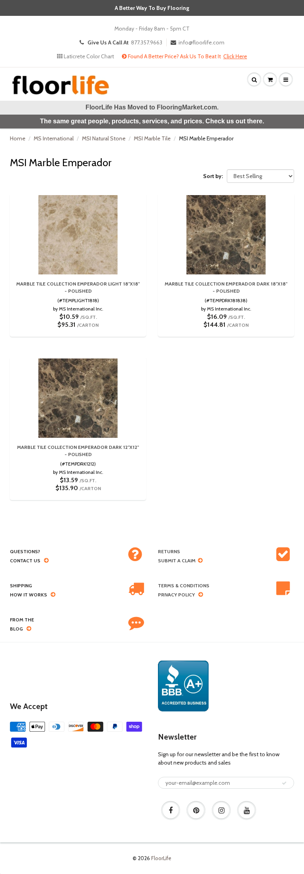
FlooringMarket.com (187, 107)
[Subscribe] (284, 783)
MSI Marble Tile (152, 138)
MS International (54, 138)
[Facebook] (171, 810)
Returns (169, 551)
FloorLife (161, 858)
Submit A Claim (177, 561)
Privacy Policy (176, 595)
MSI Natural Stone (103, 138)
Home (17, 138)
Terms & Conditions (183, 585)
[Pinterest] (196, 810)
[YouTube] (247, 810)
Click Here (235, 56)
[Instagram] (221, 810)
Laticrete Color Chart (88, 56)
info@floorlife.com (201, 42)
